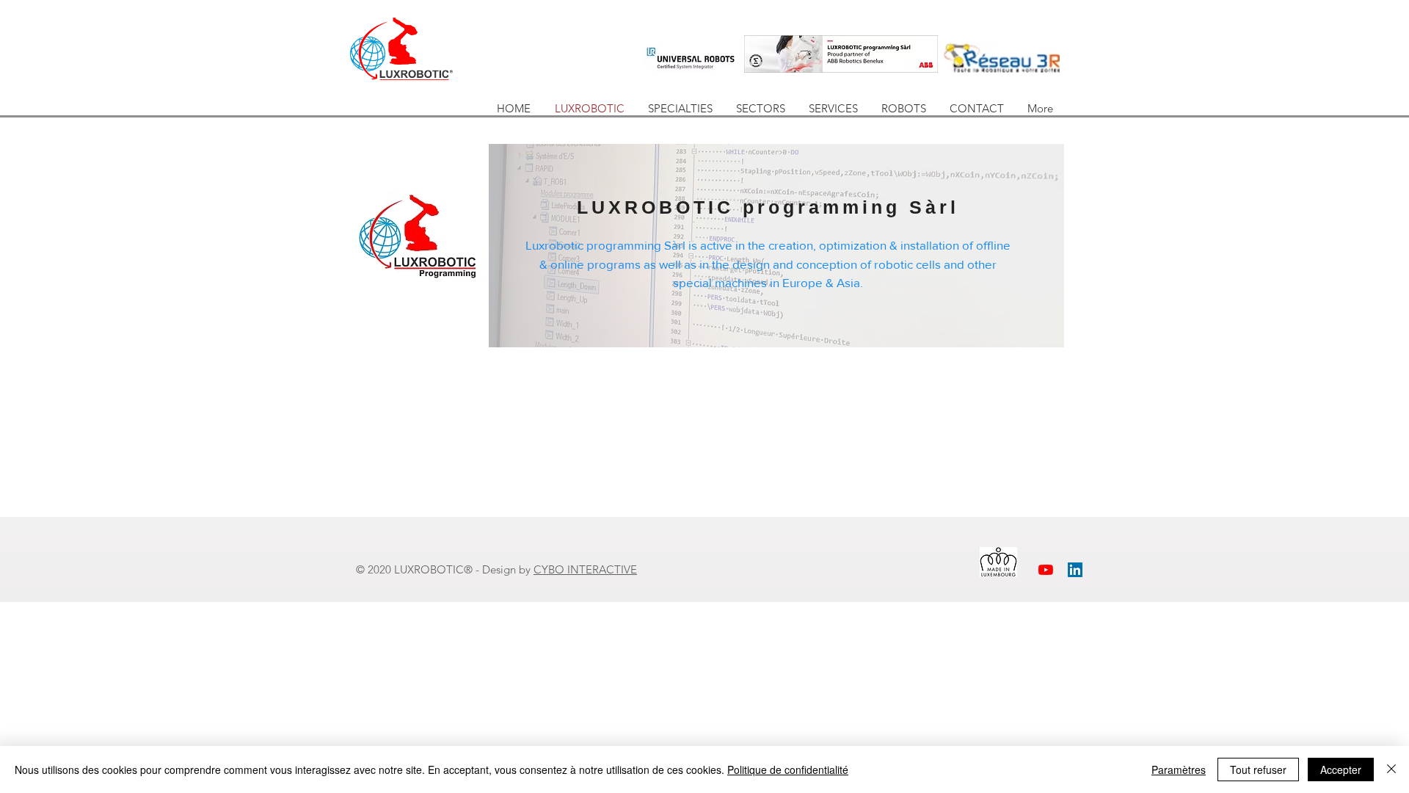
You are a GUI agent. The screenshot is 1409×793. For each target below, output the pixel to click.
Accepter (1340, 769)
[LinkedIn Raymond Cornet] (1075, 569)
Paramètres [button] (1178, 769)
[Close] (1391, 769)
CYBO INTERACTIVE (585, 569)
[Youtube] (1045, 569)
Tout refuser (1258, 769)
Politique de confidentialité (787, 769)
